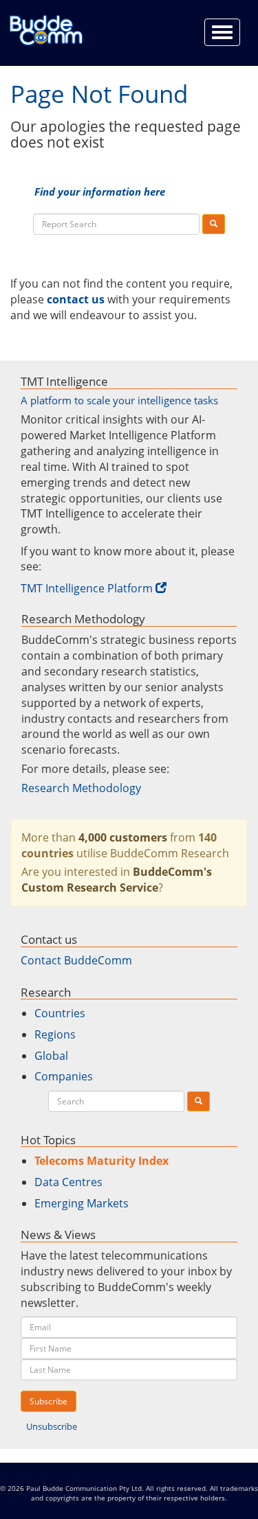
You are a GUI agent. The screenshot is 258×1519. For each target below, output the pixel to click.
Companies (63, 1076)
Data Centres (68, 1182)
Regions (55, 1034)
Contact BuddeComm (76, 960)
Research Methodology (81, 788)
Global (51, 1055)
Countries (59, 1013)
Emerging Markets (81, 1203)
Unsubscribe (51, 1426)
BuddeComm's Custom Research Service (116, 879)
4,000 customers (122, 837)
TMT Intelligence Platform (87, 588)
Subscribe (48, 1401)
